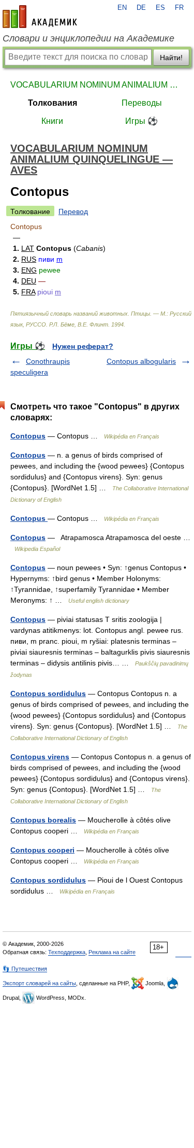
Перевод (73, 211)
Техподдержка (66, 952)
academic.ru (40, 16)
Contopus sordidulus (48, 693)
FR (179, 7)
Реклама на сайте (112, 952)
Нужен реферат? (82, 346)
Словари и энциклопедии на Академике (88, 38)
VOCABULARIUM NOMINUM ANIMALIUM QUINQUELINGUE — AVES (97, 84)
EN (122, 7)
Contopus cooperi (42, 850)
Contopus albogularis (141, 361)
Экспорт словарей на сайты (39, 983)
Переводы (142, 102)
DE (141, 7)
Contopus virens (39, 757)
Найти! (171, 57)
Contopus (28, 436)
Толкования (52, 102)
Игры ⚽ (141, 121)
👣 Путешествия (25, 969)
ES (160, 7)
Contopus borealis (43, 820)
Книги (52, 121)
